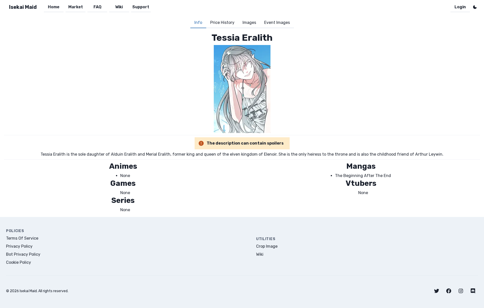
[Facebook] (449, 291)
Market (75, 7)
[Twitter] (437, 291)
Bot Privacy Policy (23, 254)
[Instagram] (461, 291)
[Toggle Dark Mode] (475, 7)
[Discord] (473, 291)
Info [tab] (198, 22)
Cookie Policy (18, 262)
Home (53, 7)
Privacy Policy (19, 246)
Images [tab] (249, 22)
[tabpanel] (242, 122)
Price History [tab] (222, 22)
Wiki (119, 7)
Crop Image (267, 246)
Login (460, 7)
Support (140, 7)
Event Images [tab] (277, 22)
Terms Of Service (22, 238)
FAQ (97, 7)
